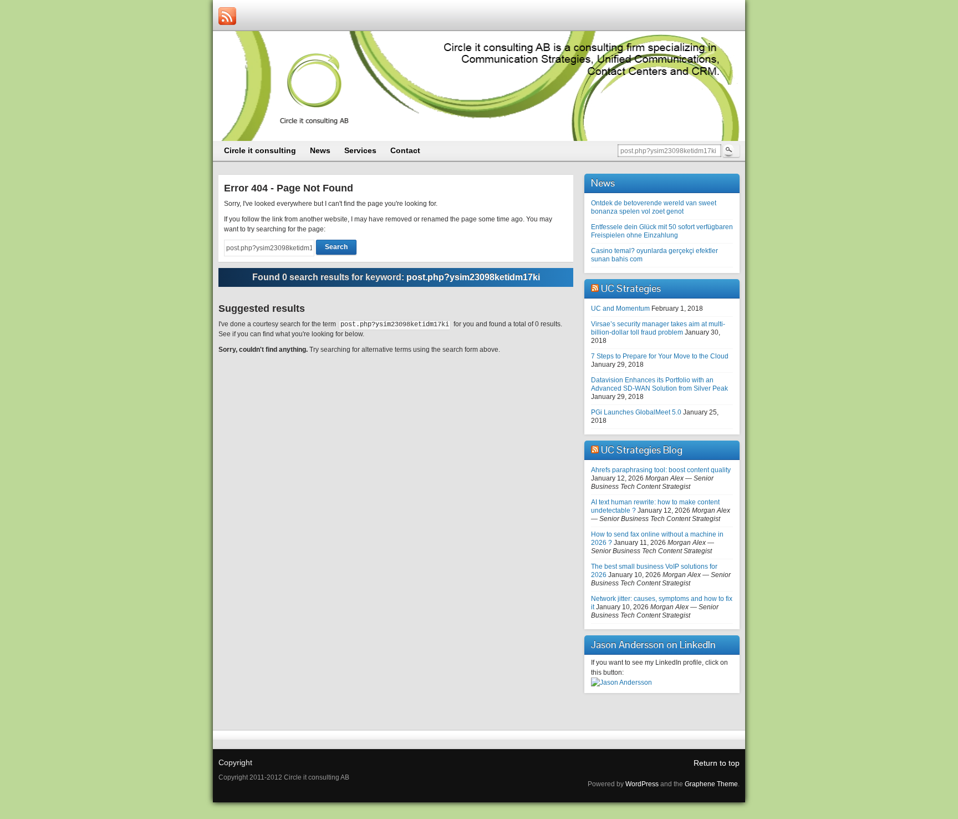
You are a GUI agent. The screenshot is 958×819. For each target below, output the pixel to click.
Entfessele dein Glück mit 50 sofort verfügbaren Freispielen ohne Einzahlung (662, 231)
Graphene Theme (711, 784)
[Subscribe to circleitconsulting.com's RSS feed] (227, 16)
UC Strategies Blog (641, 449)
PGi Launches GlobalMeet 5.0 (636, 412)
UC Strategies (631, 288)
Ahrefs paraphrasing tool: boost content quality (661, 470)
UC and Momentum (620, 308)
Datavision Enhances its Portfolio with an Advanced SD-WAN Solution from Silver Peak (659, 384)
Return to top (717, 763)
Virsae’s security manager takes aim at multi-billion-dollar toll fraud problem (658, 328)
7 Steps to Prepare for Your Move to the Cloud (659, 356)
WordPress (642, 784)
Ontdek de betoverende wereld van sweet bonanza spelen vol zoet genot (653, 207)
